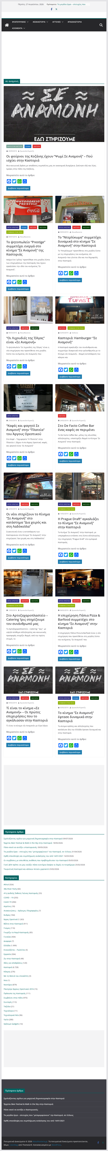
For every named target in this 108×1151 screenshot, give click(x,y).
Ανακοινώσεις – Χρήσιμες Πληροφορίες (21, 910)
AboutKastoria (25, 237)
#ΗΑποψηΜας (19, 22)
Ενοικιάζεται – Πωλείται (14, 950)
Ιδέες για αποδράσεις (13, 963)
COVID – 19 (8, 897)
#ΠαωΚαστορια (75, 22)
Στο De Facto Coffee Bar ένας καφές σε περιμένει (76, 427)
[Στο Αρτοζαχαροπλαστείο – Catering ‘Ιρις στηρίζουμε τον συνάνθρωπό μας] (28, 582)
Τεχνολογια (9, 1011)
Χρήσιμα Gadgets (11, 1024)
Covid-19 (7, 902)
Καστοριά (37, 146)
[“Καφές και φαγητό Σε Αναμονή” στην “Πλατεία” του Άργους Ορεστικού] (28, 397)
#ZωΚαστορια (39, 22)
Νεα (5, 980)
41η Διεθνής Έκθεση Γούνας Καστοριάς (21, 893)
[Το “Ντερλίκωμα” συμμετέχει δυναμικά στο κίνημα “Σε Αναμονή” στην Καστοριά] (79, 209)
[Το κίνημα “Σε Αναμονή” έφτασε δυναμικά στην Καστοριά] (79, 680)
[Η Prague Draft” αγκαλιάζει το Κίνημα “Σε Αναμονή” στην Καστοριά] (79, 486)
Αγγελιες (56, 22)
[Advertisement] (54, 59)
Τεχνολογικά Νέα (11, 1015)
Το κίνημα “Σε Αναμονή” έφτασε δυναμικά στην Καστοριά (76, 717)
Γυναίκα (7, 937)
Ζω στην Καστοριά (12, 958)
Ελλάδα (28, 146)
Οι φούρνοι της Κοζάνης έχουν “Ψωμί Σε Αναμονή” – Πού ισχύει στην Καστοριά (49, 158)
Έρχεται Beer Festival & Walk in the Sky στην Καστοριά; (28, 843)
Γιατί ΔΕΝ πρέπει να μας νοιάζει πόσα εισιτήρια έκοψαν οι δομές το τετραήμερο (39, 864)
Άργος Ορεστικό (12, 227)
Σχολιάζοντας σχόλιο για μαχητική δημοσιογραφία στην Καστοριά (33, 838)
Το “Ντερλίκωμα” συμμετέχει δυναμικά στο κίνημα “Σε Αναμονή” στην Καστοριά (79, 241)
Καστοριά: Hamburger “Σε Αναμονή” (77, 340)
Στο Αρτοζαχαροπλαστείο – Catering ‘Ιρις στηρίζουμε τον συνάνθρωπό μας (27, 619)
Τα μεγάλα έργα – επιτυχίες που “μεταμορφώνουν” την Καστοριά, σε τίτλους (37, 851)
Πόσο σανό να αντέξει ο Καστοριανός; (20, 847)
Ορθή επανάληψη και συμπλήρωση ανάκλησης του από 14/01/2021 (33, 856)
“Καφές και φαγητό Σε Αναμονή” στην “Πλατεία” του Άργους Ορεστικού (25, 429)
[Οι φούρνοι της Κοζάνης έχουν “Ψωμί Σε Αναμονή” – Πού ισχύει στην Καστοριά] (54, 114)
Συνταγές (8, 1002)
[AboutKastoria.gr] (7, 25)
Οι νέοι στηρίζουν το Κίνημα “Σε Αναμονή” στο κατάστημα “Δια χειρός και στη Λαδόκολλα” (28, 520)
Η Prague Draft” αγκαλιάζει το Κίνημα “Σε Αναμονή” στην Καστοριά (78, 523)
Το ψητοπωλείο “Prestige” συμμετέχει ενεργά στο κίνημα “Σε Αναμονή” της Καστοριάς (25, 248)
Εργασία (7, 954)
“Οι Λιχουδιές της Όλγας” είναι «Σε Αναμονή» (25, 340)
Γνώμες (7, 928)
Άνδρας (7, 915)
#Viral (6, 884)
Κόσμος (7, 971)
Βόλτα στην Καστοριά (14, 146)
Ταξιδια (7, 1006)
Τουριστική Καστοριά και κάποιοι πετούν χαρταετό (26, 869)
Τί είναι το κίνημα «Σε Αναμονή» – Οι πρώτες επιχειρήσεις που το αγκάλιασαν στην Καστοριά (27, 714)
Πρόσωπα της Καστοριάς (15, 993)
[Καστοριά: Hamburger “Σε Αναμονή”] (79, 310)
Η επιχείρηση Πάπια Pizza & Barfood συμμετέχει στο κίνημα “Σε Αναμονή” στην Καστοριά (79, 621)
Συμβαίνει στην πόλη (14, 232)
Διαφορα (7, 941)
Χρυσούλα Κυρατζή (27, 151)
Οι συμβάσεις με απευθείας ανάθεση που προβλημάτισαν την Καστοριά (36, 860)
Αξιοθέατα (17, 28)
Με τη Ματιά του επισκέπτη (16, 976)
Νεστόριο (43, 227)
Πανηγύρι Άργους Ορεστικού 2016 (19, 989)
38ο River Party (10, 889)
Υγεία (6, 1019)
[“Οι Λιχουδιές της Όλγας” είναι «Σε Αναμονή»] (28, 310)
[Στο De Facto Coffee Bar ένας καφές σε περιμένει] (79, 397)
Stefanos (75, 333)
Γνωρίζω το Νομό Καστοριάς (16, 932)
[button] (27, 22)
